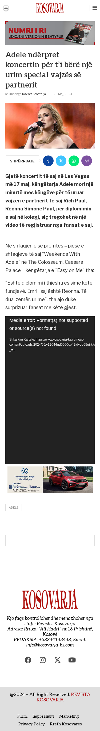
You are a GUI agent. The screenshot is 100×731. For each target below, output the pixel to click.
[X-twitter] (57, 659)
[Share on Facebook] (48, 160)
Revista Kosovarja (34, 94)
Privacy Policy (31, 724)
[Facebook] (28, 659)
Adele (13, 507)
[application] (50, 390)
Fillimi (22, 716)
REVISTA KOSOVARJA (63, 697)
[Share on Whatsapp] (74, 160)
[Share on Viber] (86, 160)
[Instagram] (42, 659)
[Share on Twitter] (61, 160)
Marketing (69, 716)
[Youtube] (72, 659)
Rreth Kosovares (66, 724)
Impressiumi (43, 716)
